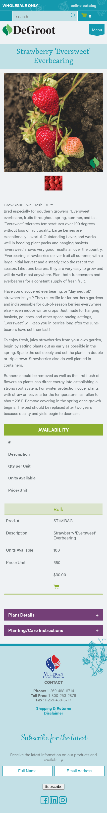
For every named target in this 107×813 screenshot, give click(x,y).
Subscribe (53, 786)
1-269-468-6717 (58, 700)
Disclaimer (53, 713)
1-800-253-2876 (62, 695)
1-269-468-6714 (60, 690)
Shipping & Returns (53, 708)
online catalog (84, 5)
